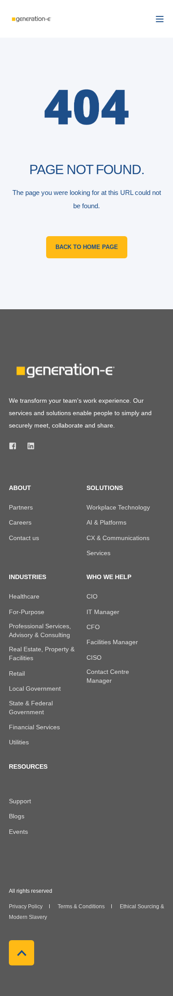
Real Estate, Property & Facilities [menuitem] (42, 653)
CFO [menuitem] (93, 626)
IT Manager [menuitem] (102, 611)
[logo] (64, 370)
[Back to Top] (21, 952)
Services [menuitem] (98, 552)
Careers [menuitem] (20, 522)
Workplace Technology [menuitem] (118, 507)
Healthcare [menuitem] (24, 596)
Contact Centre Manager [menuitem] (107, 676)
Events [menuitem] (18, 831)
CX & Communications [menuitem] (117, 537)
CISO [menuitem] (94, 657)
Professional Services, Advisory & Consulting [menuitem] (40, 630)
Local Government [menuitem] (35, 688)
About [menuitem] (20, 488)
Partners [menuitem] (21, 507)
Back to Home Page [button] (86, 247)
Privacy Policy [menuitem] (26, 906)
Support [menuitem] (20, 801)
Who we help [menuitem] (108, 577)
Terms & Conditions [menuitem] (81, 906)
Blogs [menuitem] (16, 816)
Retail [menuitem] (17, 673)
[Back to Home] (31, 18)
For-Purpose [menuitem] (26, 611)
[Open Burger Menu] (160, 19)
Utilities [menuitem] (19, 742)
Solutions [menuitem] (104, 488)
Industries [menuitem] (27, 577)
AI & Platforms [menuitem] (106, 522)
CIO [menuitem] (92, 596)
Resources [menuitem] (28, 766)
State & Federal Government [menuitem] (31, 708)
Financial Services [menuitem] (34, 727)
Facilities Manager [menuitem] (112, 642)
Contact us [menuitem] (24, 537)
